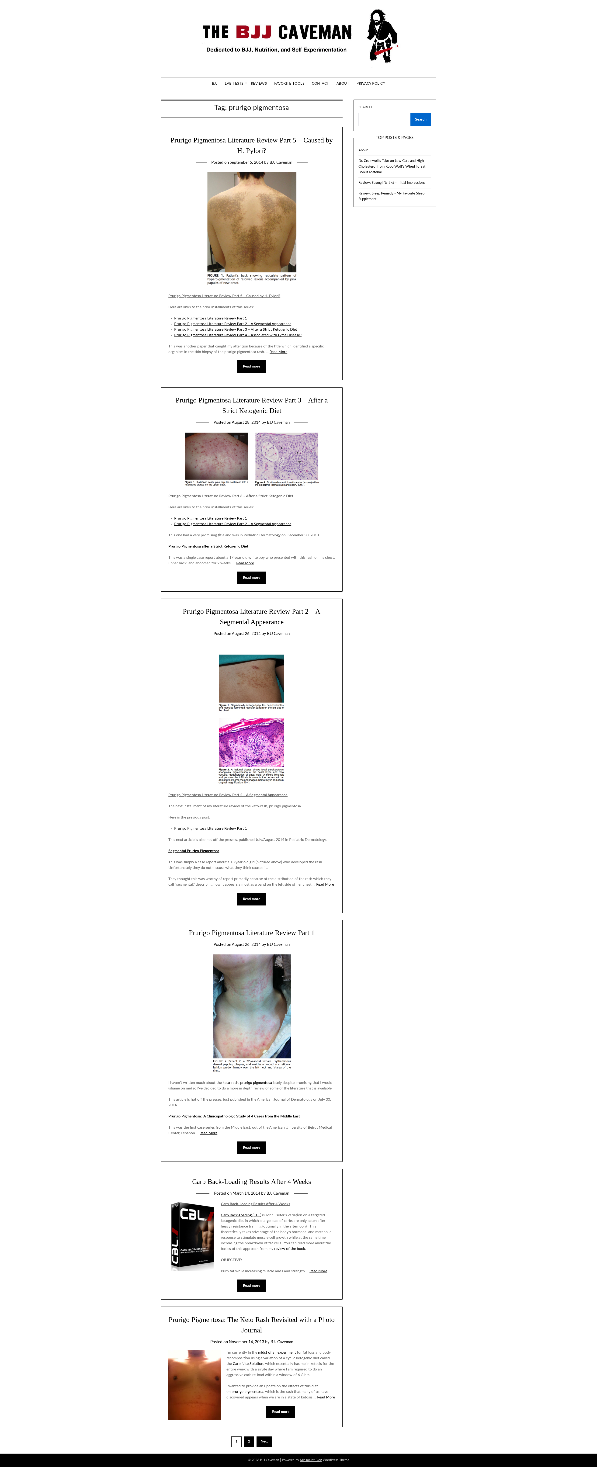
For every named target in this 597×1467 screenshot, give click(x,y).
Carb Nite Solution (248, 1364)
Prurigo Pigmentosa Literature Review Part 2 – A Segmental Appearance (232, 324)
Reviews (259, 83)
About (343, 83)
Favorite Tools (289, 83)
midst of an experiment (277, 1352)
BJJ (215, 83)
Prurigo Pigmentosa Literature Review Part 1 (210, 318)
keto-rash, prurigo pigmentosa (247, 1083)
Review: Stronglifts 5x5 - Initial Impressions (391, 182)
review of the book (289, 1249)
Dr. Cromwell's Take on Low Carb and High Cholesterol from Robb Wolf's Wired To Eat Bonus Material (391, 166)
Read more (251, 366)
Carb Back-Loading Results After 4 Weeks (251, 1181)
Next (264, 1441)
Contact (320, 83)
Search (365, 107)
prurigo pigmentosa (247, 1392)
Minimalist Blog (311, 1460)
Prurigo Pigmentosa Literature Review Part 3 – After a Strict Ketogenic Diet (235, 329)
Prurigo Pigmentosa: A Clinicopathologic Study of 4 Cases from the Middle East (234, 1116)
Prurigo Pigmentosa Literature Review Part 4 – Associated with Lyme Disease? (238, 335)
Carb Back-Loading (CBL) (241, 1215)
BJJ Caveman (281, 162)
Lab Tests (234, 83)
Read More (278, 352)
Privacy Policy (371, 83)
